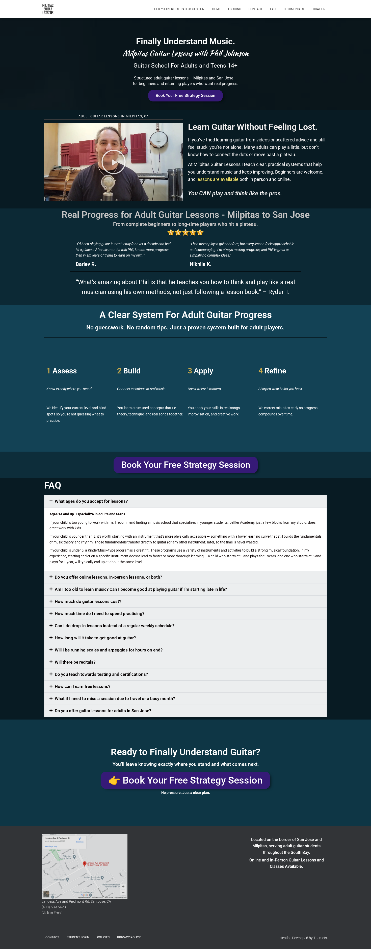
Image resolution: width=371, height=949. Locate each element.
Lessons (234, 9)
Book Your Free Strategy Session (178, 9)
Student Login (78, 937)
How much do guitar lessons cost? (88, 601)
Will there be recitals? (75, 662)
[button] (113, 162)
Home (216, 9)
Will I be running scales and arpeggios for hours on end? (109, 649)
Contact (255, 9)
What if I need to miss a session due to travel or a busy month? (115, 698)
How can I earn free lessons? (82, 686)
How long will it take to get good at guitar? (95, 637)
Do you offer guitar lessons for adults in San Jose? (103, 710)
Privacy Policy (129, 937)
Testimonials (293, 9)
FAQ (273, 9)
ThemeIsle (321, 938)
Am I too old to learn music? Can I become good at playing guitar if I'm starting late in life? (141, 589)
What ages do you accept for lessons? (91, 501)
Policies (103, 937)
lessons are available (217, 179)
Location (318, 9)
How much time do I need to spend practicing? (99, 613)
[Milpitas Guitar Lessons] (48, 9)
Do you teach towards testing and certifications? (101, 674)
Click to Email (52, 913)
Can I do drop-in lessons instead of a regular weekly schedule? (114, 625)
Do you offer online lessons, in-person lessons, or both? (108, 577)
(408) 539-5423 (54, 907)
